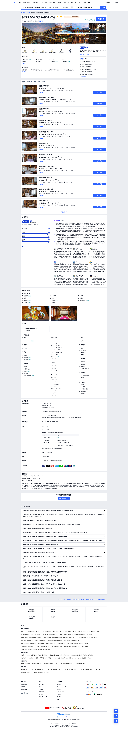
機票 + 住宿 (52, 2)
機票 (20, 2)
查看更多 (24, 71)
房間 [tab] (23, 82)
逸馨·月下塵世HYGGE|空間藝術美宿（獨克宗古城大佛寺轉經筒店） (36, 631)
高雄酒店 (46, 672)
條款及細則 (41, 691)
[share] (116, 716)
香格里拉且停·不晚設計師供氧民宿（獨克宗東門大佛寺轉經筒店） (36, 649)
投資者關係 (60, 684)
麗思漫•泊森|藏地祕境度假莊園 (61, 643)
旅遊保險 (70, 2)
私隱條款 (41, 694)
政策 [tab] (43, 82)
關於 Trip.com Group (43, 696)
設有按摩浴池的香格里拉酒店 (65, 663)
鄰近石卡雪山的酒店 (42, 655)
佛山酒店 (98, 669)
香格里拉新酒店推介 (25, 663)
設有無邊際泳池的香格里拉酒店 (50, 663)
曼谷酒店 (60, 669)
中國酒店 (69, 599)
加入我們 (41, 689)
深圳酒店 (23, 669)
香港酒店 (28, 669)
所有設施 (24, 63)
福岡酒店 (82, 669)
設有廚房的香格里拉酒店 (79, 663)
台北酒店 (50, 669)
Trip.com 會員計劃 (61, 686)
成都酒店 (29, 672)
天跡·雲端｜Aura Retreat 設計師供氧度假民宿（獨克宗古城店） (67, 631)
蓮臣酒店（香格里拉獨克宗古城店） (91, 631)
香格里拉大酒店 (49, 643)
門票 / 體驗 (44, 2)
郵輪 (64, 2)
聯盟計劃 (59, 689)
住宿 (15, 2)
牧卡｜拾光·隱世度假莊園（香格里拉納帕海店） (52, 646)
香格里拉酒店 (81, 599)
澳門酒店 (71, 669)
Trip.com (60, 599)
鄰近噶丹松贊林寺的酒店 (75, 658)
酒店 (64, 599)
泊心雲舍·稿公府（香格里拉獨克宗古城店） (39, 17)
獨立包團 (77, 2)
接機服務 (26, 295)
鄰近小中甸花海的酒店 (63, 658)
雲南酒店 (75, 599)
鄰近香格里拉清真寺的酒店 (41, 658)
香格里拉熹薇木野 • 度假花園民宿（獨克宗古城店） (33, 643)
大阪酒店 (66, 669)
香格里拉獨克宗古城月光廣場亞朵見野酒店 (53, 634)
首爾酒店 (76, 669)
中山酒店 (92, 669)
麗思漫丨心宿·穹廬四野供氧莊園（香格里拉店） (32, 637)
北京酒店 (87, 669)
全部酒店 (59, 694)
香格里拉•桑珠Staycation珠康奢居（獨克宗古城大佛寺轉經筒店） (59, 637)
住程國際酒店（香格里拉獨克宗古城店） (30, 646)
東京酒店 (39, 669)
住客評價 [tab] (29, 82)
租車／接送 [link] (36, 2)
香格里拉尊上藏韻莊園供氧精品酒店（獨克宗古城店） (33, 640)
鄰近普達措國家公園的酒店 (27, 658)
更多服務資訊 (24, 689)
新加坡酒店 (40, 672)
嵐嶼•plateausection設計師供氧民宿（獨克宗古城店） (76, 646)
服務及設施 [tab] (37, 82)
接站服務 (26, 300)
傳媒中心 (41, 686)
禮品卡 (59, 2)
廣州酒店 (44, 669)
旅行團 (84, 2)
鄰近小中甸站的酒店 (86, 658)
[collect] (116, 711)
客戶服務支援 (24, 684)
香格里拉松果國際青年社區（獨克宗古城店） (31, 634)
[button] (89, 2)
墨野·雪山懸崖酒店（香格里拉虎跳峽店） (79, 643)
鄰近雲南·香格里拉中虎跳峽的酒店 (29, 655)
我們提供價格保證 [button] (91, 20)
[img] (38, 33)
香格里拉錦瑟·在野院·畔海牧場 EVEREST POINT (86, 637)
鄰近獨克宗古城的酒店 (88, 655)
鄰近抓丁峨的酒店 (52, 658)
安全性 (58, 699)
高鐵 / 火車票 (26, 2)
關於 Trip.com (42, 684)
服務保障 (23, 686)
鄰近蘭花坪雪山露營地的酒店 (55, 655)
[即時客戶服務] (116, 721)
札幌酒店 (35, 672)
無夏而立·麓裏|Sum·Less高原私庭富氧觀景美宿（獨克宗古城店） (79, 634)
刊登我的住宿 (60, 691)
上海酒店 (55, 669)
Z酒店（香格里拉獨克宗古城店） (54, 640)
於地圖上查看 (83, 76)
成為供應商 (60, 696)
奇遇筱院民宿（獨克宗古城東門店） (71, 640)
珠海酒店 (34, 669)
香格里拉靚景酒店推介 (37, 663)
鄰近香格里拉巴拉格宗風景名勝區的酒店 (72, 655)
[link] (106, 2)
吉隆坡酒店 (23, 672)
